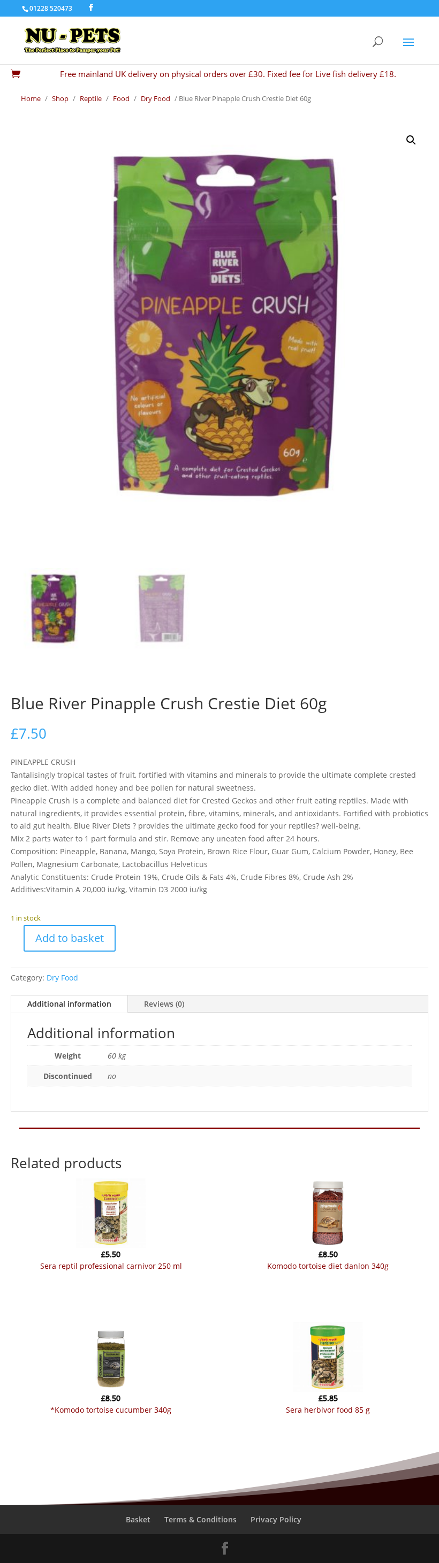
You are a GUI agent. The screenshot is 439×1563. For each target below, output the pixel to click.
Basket (138, 1519)
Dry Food (155, 98)
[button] (411, 140)
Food (121, 98)
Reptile (91, 98)
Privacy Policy (276, 1519)
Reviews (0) (164, 1004)
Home (31, 98)
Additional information (69, 1004)
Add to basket (69, 938)
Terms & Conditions (200, 1519)
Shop (60, 98)
